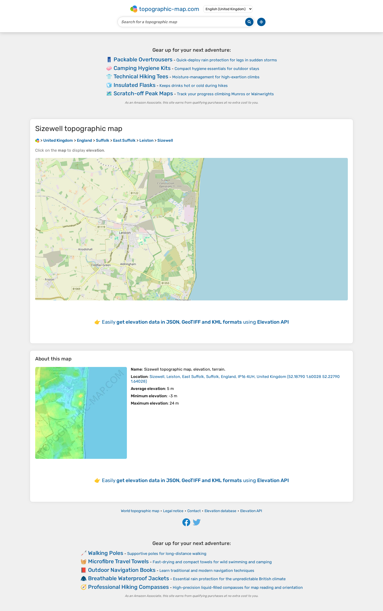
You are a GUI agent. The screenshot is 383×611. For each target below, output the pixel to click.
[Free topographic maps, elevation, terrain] (37, 140)
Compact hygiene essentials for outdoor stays (217, 68)
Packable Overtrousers (143, 59)
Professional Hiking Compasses (128, 587)
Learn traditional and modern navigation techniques (206, 570)
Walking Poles (105, 553)
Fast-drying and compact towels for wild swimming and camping (212, 562)
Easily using (195, 322)
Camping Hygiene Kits (142, 68)
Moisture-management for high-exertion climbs (216, 77)
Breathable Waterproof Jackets (128, 578)
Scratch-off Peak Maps (143, 93)
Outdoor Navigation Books (122, 570)
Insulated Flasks (135, 85)
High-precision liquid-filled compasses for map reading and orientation (238, 587)
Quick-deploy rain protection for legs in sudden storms (226, 60)
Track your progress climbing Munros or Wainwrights (225, 94)
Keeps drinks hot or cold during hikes (193, 85)
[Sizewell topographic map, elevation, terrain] (81, 413)
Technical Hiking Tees (141, 76)
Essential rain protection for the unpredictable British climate (229, 579)
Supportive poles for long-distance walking (166, 553)
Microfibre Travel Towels (118, 561)
